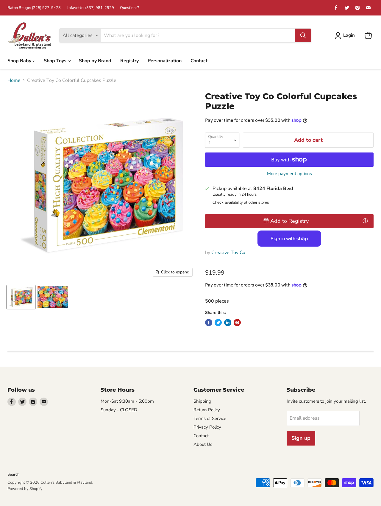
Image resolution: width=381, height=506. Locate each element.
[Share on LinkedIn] (227, 322)
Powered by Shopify (25, 488)
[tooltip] (365, 220)
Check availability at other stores (241, 202)
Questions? (129, 8)
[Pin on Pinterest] (237, 322)
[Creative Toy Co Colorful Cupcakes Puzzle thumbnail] (21, 297)
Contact (198, 60)
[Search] (303, 35)
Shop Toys (56, 60)
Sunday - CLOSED (119, 410)
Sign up (300, 438)
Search (13, 474)
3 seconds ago (289, 221)
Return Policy (206, 410)
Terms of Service (209, 418)
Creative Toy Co (228, 252)
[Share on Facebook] (208, 322)
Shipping (202, 401)
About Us (202, 444)
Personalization (165, 60)
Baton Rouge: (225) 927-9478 (34, 8)
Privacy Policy (207, 427)
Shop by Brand (95, 60)
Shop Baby (19, 60)
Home (14, 80)
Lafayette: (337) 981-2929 (90, 8)
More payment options (289, 173)
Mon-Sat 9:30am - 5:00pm (127, 401)
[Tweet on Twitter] (218, 322)
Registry (129, 60)
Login (349, 35)
